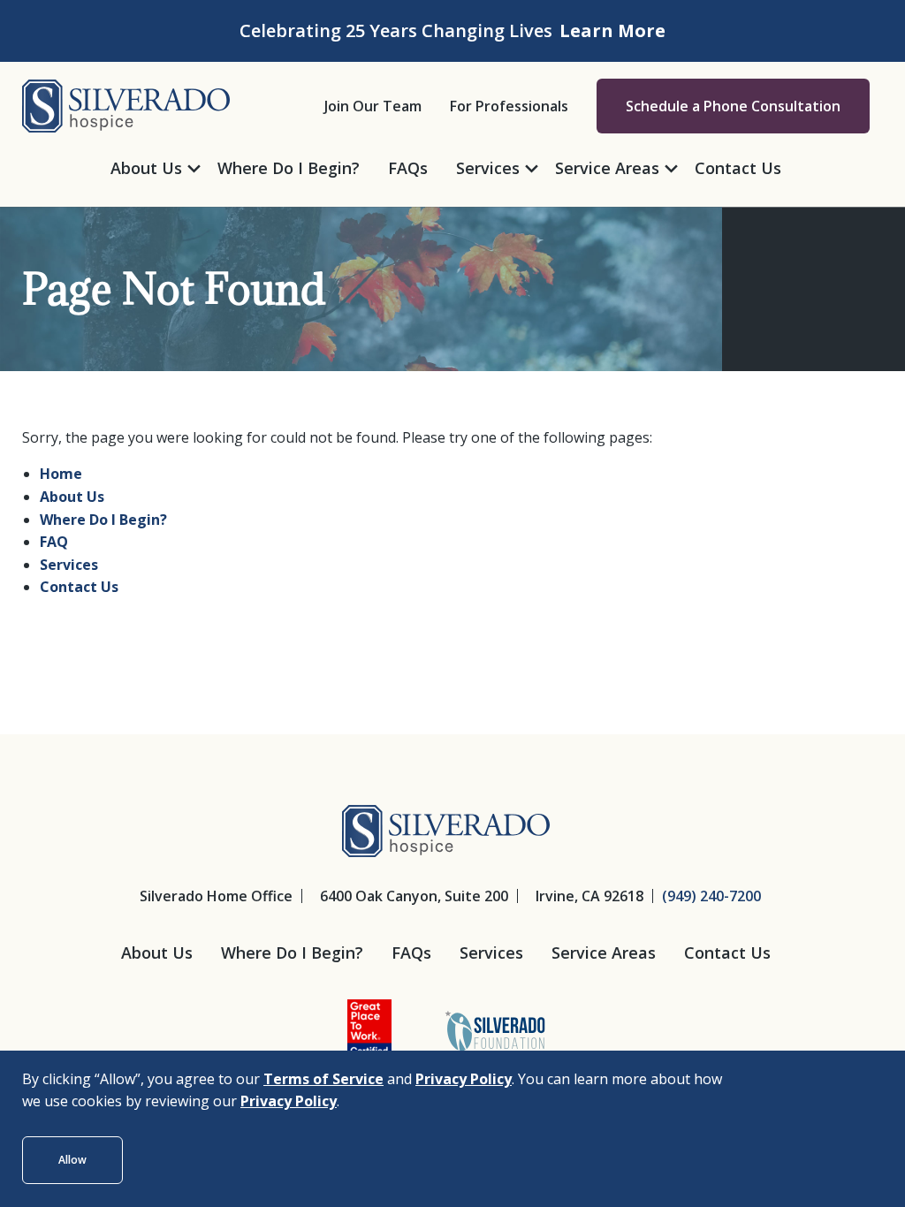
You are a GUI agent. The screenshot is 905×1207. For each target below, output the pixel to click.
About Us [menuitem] (146, 167)
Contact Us (79, 586)
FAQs (411, 952)
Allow (72, 1159)
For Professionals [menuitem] (509, 106)
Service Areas (603, 952)
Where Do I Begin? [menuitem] (288, 167)
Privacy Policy (463, 1079)
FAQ (54, 541)
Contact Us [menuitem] (738, 167)
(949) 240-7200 (711, 896)
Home (61, 473)
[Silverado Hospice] (126, 104)
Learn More (612, 30)
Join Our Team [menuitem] (373, 106)
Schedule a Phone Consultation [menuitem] (733, 106)
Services (69, 564)
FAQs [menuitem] (408, 167)
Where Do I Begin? (103, 519)
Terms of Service (323, 1079)
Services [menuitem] (488, 167)
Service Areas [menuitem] (607, 167)
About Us (72, 496)
